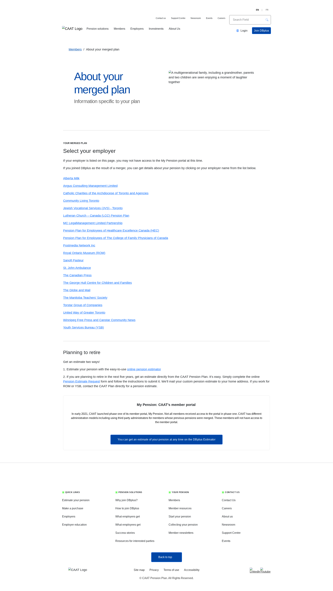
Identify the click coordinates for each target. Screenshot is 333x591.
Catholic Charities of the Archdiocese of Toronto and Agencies (105, 193)
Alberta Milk (71, 178)
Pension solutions (98, 28)
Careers (221, 18)
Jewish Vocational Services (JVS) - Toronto (93, 208)
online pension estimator (144, 369)
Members (119, 28)
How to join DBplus (127, 508)
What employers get (127, 516)
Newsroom (196, 18)
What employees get (127, 524)
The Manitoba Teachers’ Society (85, 297)
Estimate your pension (75, 500)
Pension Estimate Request (81, 381)
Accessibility (191, 569)
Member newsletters (181, 532)
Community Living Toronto (81, 200)
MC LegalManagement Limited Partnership (92, 223)
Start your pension (180, 516)
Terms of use (171, 569)
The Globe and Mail (76, 290)
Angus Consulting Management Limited (90, 186)
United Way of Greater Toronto (84, 312)
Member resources (180, 508)
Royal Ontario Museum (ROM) (84, 253)
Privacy (154, 569)
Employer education (74, 524)
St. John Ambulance (77, 268)
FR (267, 10)
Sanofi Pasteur (73, 260)
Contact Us (229, 500)
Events (209, 18)
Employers (137, 28)
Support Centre (178, 18)
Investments (156, 28)
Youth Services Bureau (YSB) (83, 327)
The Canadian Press (77, 275)
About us (227, 516)
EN (257, 10)
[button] (267, 19)
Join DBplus (261, 30)
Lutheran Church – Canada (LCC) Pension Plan (96, 215)
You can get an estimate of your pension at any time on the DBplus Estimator (166, 439)
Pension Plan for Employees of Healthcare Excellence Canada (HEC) (111, 230)
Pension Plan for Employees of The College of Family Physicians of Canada (115, 238)
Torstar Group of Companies (82, 305)
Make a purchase (72, 508)
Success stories (125, 532)
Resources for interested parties (134, 540)
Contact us (161, 18)
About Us (174, 28)
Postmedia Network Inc (79, 245)
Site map (139, 569)
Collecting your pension (183, 524)
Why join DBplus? (126, 500)
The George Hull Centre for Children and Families (97, 282)
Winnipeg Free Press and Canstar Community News (99, 320)
